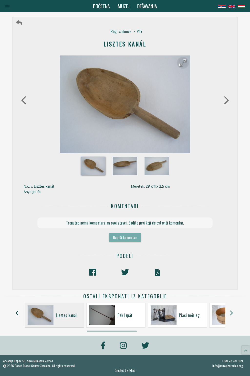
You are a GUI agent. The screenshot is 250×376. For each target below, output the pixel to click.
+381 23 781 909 (232, 360)
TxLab (131, 370)
